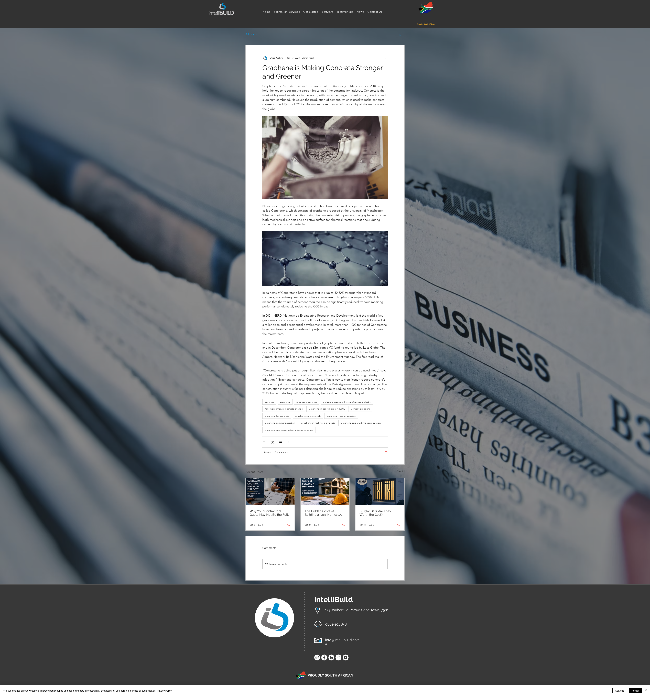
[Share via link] (288, 442)
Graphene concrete (306, 401)
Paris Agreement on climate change (284, 408)
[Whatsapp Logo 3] (317, 657)
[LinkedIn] (331, 657)
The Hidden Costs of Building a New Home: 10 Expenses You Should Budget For (323, 512)
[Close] (646, 690)
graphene (285, 401)
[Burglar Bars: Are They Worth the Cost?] (379, 491)
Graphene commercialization (280, 422)
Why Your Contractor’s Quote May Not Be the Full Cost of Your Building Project (270, 512)
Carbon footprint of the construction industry (347, 401)
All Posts (251, 34)
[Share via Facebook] (264, 442)
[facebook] (324, 657)
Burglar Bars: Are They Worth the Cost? (375, 512)
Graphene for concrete (277, 415)
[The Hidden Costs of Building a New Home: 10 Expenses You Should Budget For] (325, 491)
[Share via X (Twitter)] (272, 442)
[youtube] (346, 657)
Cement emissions (360, 408)
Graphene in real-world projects (318, 422)
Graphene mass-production (341, 415)
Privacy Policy (164, 690)
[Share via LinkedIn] (280, 442)
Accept (635, 690)
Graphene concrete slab (308, 415)
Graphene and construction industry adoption (289, 429)
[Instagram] (338, 657)
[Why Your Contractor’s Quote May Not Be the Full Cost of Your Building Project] (270, 491)
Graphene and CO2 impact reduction (361, 422)
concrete (269, 401)
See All (401, 471)
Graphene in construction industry (327, 408)
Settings (619, 690)
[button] (400, 34)
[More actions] (386, 58)
